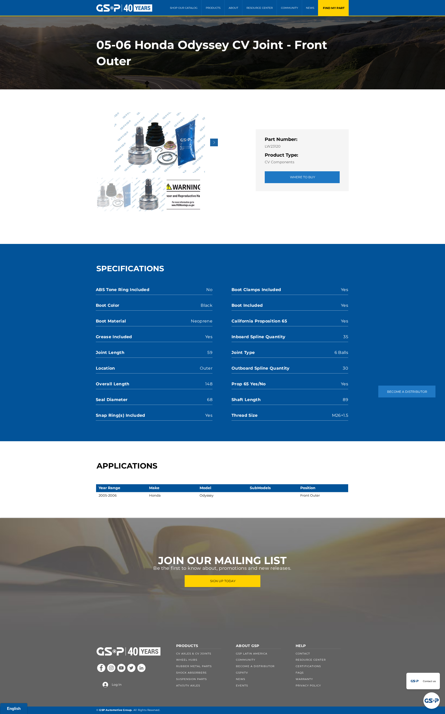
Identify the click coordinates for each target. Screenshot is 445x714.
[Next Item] (214, 142)
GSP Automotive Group (115, 710)
